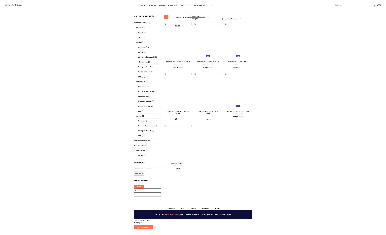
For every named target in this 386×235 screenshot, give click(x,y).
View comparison (143, 227)
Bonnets (141, 32)
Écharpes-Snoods (144, 67)
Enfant (138, 28)
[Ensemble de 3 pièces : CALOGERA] (177, 40)
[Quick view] (174, 55)
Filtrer (139, 186)
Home (143, 5)
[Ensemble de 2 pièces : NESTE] (238, 40)
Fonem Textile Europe (171, 215)
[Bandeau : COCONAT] (177, 142)
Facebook (171, 209)
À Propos (152, 5)
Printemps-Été (139, 146)
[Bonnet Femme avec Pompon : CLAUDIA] (208, 90)
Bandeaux (142, 47)
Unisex (138, 116)
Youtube (193, 209)
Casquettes (140, 150)
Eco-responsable (140, 141)
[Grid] (166, 17)
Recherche (139, 173)
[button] (377, 5)
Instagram (205, 209)
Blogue (162, 5)
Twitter (182, 209)
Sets (140, 37)
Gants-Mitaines (144, 72)
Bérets (140, 52)
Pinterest (217, 209)
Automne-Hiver (140, 23)
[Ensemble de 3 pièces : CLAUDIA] (208, 40)
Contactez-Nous (200, 5)
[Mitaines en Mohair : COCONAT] (238, 90)
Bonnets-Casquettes (146, 91)
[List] (171, 17)
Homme (139, 82)
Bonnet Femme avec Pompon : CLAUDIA (208, 112)
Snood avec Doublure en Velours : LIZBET (178, 112)
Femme (139, 42)
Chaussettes (143, 62)
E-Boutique (172, 5)
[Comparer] (178, 55)
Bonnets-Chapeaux (145, 57)
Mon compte (185, 5)
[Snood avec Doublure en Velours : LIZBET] (177, 90)
